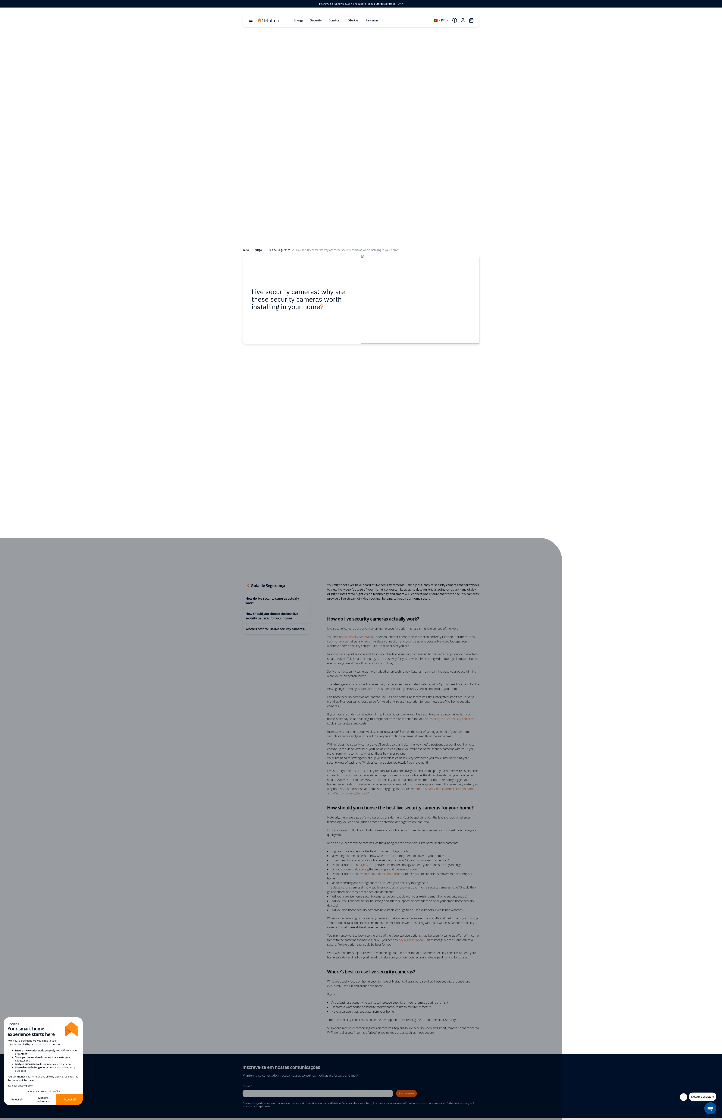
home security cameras (354, 637)
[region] (361, 4)
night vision (366, 865)
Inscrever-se (406, 1093)
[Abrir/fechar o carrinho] (471, 20)
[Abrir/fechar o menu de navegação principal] (251, 20)
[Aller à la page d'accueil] (274, 20)
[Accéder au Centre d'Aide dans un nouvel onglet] (454, 20)
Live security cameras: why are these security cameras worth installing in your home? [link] (347, 250)
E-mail (247, 1086)
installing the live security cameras (451, 719)
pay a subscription (411, 940)
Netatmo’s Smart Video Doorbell (432, 789)
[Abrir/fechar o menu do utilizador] (463, 20)
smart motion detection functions (381, 874)
